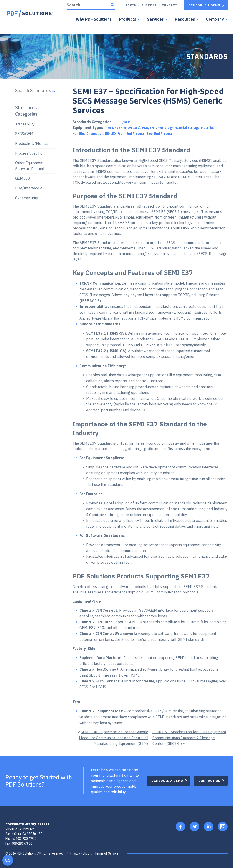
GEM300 (22, 178)
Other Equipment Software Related (29, 165)
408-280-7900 (25, 838)
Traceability (25, 124)
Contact (169, 5)
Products (127, 19)
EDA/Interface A (28, 188)
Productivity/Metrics (31, 143)
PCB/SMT (149, 128)
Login (131, 5)
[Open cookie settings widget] (7, 860)
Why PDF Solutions (94, 19)
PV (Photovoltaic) (127, 128)
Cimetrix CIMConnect (98, 610)
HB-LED (110, 134)
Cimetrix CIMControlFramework (107, 633)
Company (215, 19)
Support (149, 5)
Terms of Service (107, 853)
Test (109, 128)
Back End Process (159, 134)
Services (155, 19)
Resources (185, 19)
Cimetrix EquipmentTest (100, 711)
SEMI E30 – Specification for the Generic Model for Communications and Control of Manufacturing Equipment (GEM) (113, 738)
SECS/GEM (122, 122)
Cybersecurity (26, 198)
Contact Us (209, 781)
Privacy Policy (79, 853)
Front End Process (131, 134)
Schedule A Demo (204, 5)
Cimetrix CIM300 (94, 622)
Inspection (95, 134)
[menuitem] (147, 5)
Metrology (165, 128)
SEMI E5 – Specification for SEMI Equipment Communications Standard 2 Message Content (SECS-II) (189, 738)
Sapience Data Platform (100, 657)
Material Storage (187, 128)
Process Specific (28, 153)
